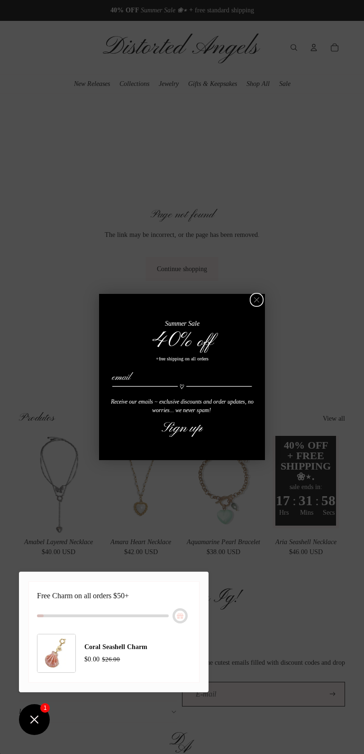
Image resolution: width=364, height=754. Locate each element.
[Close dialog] (257, 300)
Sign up (182, 427)
